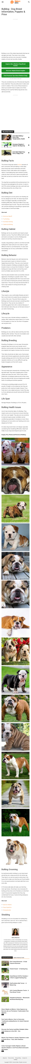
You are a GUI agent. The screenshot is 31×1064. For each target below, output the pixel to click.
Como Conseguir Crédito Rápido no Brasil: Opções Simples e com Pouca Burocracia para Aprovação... (15, 1047)
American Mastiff (7, 216)
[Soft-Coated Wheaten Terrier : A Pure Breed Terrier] (5, 992)
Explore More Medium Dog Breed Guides (15, 64)
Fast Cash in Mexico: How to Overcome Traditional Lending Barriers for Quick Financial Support (15, 1021)
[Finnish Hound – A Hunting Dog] (5, 970)
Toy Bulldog (6, 219)
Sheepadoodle (7, 910)
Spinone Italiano (7, 904)
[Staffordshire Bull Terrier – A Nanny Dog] (5, 985)
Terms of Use (11, 1058)
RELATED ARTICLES (7, 957)
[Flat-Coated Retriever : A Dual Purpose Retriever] (5, 963)
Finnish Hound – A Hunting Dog (18, 969)
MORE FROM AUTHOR (19, 957)
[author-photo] (15, 935)
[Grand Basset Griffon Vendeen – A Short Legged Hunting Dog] (5, 977)
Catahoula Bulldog (8, 224)
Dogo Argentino (7, 907)
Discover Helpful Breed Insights (15, 70)
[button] (2, 2)
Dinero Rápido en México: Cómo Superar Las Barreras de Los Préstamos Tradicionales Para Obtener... (15, 1011)
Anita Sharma (15, 937)
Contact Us (24, 1058)
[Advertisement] (15, 35)
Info (2, 1014)
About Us (5, 1058)
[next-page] (5, 1005)
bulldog (20, 164)
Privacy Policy (18, 1058)
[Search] (29, 2)
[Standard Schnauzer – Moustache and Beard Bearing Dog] (5, 999)
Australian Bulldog (8, 221)
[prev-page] (2, 1005)
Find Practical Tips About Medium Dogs (15, 75)
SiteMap (15, 1059)
